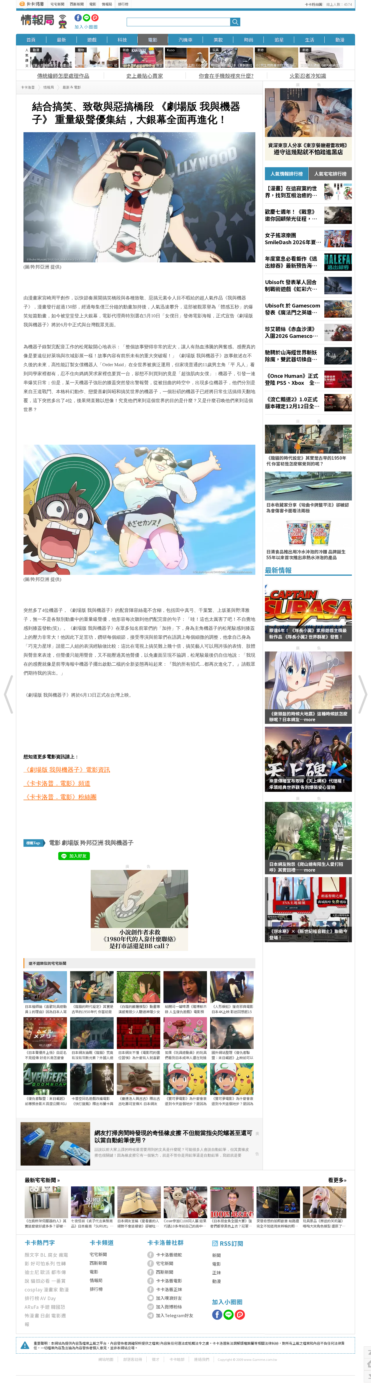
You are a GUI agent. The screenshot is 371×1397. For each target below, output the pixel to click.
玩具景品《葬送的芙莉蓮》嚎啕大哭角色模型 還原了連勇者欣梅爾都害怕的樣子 (324, 1223)
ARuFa (32, 1306)
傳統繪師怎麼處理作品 (63, 75)
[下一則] (362, 694)
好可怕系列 (43, 1263)
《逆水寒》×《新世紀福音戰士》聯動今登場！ (308, 934)
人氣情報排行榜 (286, 173)
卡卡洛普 (28, 87)
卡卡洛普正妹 (169, 1289)
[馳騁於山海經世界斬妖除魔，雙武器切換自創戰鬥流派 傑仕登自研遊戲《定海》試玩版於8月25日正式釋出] (308, 356)
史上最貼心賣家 (144, 75)
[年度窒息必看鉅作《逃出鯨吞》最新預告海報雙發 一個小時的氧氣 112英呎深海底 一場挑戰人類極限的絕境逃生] (308, 262)
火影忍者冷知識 (308, 75)
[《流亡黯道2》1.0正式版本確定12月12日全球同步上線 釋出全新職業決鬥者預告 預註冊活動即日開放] (308, 402)
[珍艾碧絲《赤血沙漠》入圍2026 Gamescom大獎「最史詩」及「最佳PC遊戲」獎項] (308, 332)
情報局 (107, 3)
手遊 (45, 1306)
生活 (309, 39)
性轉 (61, 1263)
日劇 (45, 1315)
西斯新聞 (77, 3)
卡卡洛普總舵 (169, 1254)
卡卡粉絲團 (313, 4)
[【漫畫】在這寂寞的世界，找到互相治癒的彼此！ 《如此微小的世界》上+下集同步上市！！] (308, 191)
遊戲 (92, 39)
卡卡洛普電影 (169, 1281)
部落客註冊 (132, 1359)
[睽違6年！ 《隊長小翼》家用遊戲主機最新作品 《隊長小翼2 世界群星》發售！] (308, 612)
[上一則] (8, 694)
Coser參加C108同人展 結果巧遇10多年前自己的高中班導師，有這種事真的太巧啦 (185, 1223)
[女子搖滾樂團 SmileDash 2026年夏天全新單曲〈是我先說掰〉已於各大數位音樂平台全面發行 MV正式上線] (308, 238)
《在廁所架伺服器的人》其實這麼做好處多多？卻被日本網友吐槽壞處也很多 (45, 1223)
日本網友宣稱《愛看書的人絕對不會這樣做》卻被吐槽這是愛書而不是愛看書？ (138, 1223)
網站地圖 (105, 1359)
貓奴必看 (40, 1280)
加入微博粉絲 (169, 1307)
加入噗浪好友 (169, 1298)
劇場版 (70, 843)
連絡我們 (201, 1359)
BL (43, 1254)
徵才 (155, 1359)
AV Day (48, 1298)
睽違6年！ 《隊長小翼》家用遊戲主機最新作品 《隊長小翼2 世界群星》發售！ (308, 633)
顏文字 (32, 1254)
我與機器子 (119, 843)
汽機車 (185, 39)
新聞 (216, 1255)
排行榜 (123, 3)
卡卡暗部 (176, 1359)
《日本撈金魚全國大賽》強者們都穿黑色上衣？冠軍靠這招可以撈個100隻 (231, 1223)
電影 (92, 3)
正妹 (216, 1272)
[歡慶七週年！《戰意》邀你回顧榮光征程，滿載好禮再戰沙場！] (308, 215)
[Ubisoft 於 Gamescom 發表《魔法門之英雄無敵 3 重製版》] (308, 309)
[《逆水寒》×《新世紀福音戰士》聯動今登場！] (308, 913)
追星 (279, 39)
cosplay (34, 1289)
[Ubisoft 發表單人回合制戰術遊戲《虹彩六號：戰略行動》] (308, 285)
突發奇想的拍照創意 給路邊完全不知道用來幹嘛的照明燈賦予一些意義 (278, 1223)
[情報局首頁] (44, 22)
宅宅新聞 (57, 3)
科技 (122, 39)
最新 (61, 39)
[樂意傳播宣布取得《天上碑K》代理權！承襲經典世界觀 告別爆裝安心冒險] (308, 763)
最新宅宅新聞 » (42, 1180)
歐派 (45, 1272)
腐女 (53, 1254)
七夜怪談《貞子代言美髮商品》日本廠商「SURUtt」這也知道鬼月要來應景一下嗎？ (92, 1223)
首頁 (31, 39)
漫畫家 (51, 1289)
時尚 (248, 39)
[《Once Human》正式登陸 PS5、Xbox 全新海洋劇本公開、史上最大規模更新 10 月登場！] (308, 379)
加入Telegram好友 (174, 1315)
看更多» (337, 1180)
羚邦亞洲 (91, 843)
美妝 (218, 39)
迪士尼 (32, 1272)
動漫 (340, 39)
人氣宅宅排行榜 (330, 173)
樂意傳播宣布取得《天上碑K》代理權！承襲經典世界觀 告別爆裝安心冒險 (307, 784)
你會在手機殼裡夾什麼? (226, 75)
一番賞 (58, 1280)
